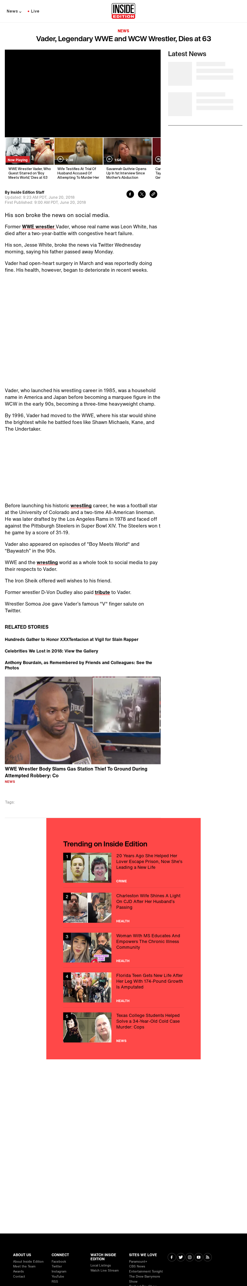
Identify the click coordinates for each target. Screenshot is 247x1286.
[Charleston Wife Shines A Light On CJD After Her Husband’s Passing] (123, 903)
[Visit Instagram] (189, 1257)
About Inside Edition (28, 1261)
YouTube (58, 1276)
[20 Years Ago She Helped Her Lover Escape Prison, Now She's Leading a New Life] (123, 863)
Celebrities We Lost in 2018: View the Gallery (51, 646)
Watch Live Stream (104, 1270)
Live (35, 11)
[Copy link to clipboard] (153, 195)
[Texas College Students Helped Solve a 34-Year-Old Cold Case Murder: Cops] (123, 1023)
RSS (55, 1281)
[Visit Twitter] (181, 1257)
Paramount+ (138, 1261)
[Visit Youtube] (198, 1257)
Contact (19, 1276)
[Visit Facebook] (172, 1257)
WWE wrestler (39, 226)
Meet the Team (24, 1266)
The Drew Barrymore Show (144, 1279)
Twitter (57, 1266)
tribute (102, 592)
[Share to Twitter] (141, 195)
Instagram (59, 1271)
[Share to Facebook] (130, 195)
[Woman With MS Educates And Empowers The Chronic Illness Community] (123, 943)
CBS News (137, 1266)
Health (123, 916)
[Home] (123, 11)
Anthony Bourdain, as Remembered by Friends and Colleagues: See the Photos (78, 660)
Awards (18, 1271)
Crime (121, 876)
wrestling (81, 505)
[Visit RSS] (207, 1257)
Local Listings (100, 1265)
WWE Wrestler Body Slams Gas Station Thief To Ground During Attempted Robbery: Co (76, 767)
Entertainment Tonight (146, 1271)
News (12, 11)
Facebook (59, 1261)
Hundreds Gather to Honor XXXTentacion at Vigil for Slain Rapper (71, 634)
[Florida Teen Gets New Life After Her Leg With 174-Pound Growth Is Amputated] (123, 983)
